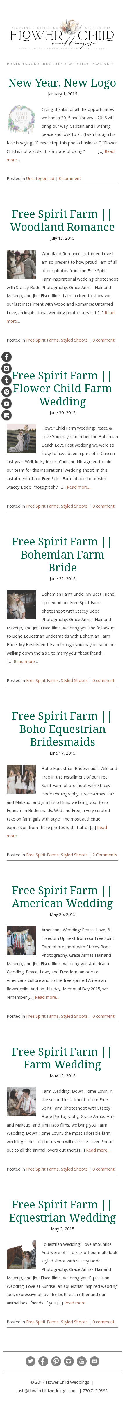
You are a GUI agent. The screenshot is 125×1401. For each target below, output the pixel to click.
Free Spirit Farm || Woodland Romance (62, 221)
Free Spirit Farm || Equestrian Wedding (62, 1211)
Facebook (43, 1361)
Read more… (79, 487)
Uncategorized (40, 178)
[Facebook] (6, 357)
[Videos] (6, 403)
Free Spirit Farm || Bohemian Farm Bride (62, 554)
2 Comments (104, 855)
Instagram (69, 1361)
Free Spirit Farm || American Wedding (62, 897)
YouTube (82, 1361)
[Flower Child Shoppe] (6, 415)
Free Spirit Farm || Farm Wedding (62, 1058)
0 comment (70, 178)
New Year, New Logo (62, 82)
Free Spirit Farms (42, 340)
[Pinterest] (6, 392)
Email (94, 1361)
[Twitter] (6, 380)
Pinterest (56, 1361)
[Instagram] (6, 368)
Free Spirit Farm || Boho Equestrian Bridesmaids (62, 729)
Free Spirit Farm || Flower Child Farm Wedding (62, 388)
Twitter (30, 1361)
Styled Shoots (74, 340)
